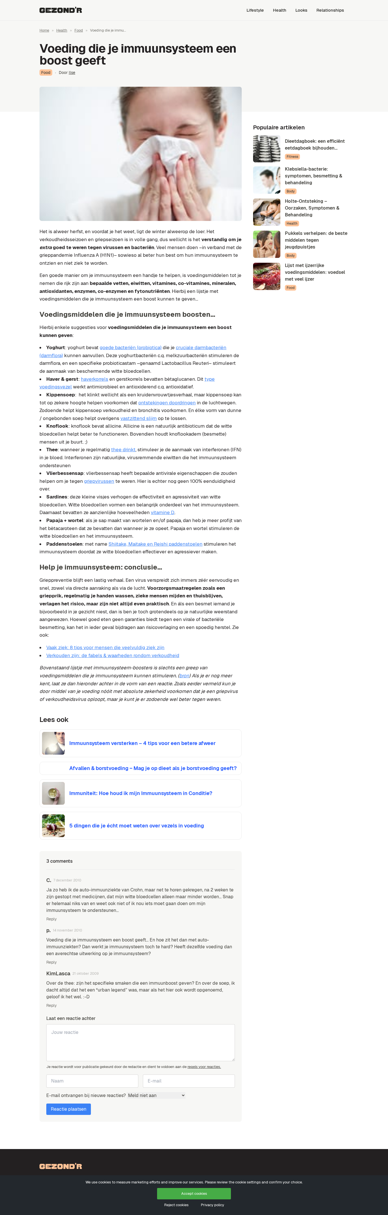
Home (44, 30)
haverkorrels (94, 379)
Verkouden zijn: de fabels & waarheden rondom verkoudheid (112, 655)
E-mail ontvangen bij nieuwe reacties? (86, 1095)
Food (78, 30)
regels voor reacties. (204, 1066)
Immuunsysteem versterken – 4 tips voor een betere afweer (142, 743)
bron (184, 675)
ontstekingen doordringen (167, 403)
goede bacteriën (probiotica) (131, 347)
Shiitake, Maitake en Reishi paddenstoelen (156, 544)
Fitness (292, 156)
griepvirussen (99, 481)
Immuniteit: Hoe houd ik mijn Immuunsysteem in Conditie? (140, 793)
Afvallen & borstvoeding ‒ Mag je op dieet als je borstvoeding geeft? (153, 768)
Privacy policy (212, 1204)
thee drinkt (123, 449)
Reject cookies (176, 1204)
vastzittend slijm (138, 418)
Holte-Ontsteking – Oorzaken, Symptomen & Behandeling (312, 208)
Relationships (330, 10)
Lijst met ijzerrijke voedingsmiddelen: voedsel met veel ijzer (315, 272)
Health (279, 10)
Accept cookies (194, 1193)
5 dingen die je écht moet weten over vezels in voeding (136, 825)
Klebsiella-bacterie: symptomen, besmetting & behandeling (313, 176)
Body (291, 191)
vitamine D (162, 512)
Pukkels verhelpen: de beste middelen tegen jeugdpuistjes (316, 240)
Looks (301, 10)
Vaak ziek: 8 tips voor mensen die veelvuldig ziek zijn (105, 647)
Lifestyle (255, 10)
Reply (51, 919)
